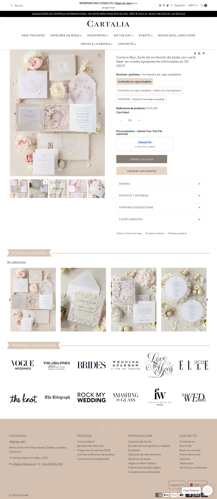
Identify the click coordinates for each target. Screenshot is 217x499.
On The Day (123, 35)
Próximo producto (177, 233)
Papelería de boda (65, 35)
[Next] (99, 113)
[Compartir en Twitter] (199, 53)
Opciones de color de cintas (144, 454)
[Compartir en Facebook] (195, 53)
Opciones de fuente (140, 441)
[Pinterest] (164, 5)
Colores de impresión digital (144, 467)
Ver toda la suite (16, 262)
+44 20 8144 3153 (52, 464)
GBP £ (192, 5)
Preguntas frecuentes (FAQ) (94, 450)
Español (179, 5)
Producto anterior (154, 233)
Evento (145, 35)
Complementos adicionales (144, 472)
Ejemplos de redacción (90, 445)
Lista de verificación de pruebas (96, 454)
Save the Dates (33, 35)
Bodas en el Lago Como (176, 35)
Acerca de (185, 445)
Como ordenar (86, 441)
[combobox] (41, 5)
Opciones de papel (139, 458)
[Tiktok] (168, 5)
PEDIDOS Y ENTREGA (134, 195)
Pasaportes (97, 35)
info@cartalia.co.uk (23, 464)
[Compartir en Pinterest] (204, 53)
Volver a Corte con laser (129, 233)
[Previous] (15, 113)
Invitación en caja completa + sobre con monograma (149, 90)
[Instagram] (160, 5)
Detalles (124, 183)
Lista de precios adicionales (93, 458)
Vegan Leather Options (142, 463)
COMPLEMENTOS (131, 219)
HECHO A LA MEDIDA (96, 44)
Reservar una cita (189, 450)
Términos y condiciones (193, 467)
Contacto (126, 44)
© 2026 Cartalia (18, 495)
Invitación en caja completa (134, 81)
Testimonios (186, 463)
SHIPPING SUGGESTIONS (136, 207)
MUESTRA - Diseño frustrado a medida (141, 99)
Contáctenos (187, 441)
